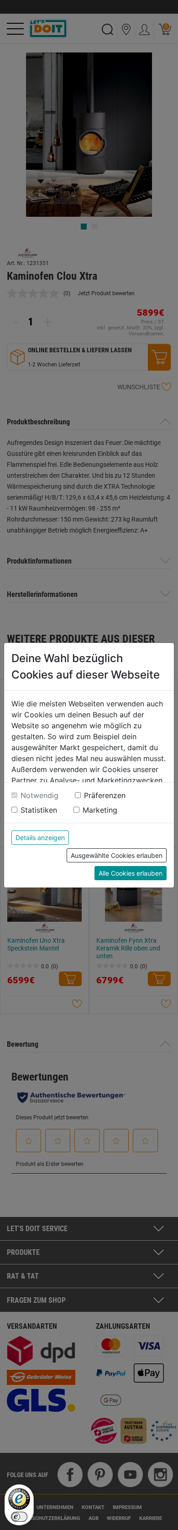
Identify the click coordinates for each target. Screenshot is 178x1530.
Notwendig (39, 795)
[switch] (19, 1517)
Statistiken (39, 810)
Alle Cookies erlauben (130, 873)
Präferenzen (105, 795)
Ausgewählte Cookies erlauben (116, 855)
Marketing (100, 810)
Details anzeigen (40, 837)
